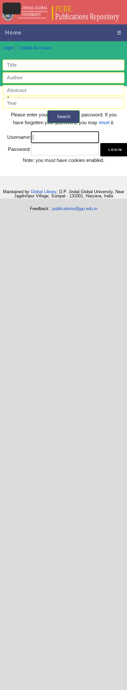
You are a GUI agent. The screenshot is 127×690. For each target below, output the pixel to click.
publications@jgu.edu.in (74, 208)
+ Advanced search (63, 127)
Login (8, 47)
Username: (19, 137)
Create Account (34, 47)
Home (13, 32)
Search (63, 116)
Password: (19, 149)
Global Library (43, 191)
